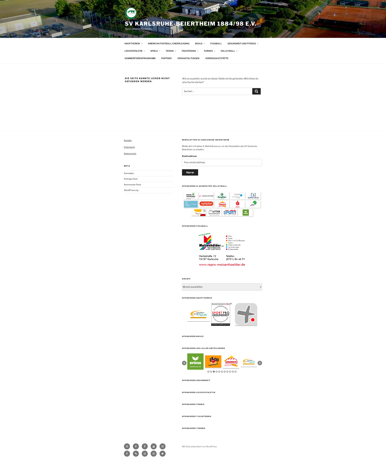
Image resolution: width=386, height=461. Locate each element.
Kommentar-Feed (132, 184)
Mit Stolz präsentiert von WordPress (199, 446)
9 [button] (230, 372)
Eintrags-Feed (130, 179)
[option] (222, 249)
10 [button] (233, 372)
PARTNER (166, 58)
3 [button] (214, 372)
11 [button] (235, 372)
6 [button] (222, 372)
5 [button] (219, 372)
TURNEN (208, 51)
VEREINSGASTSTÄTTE (216, 58)
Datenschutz (130, 153)
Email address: (189, 156)
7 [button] (225, 372)
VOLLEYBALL (228, 51)
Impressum (129, 147)
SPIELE (154, 51)
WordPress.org (131, 190)
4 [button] (216, 372)
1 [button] (208, 372)
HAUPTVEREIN (132, 43)
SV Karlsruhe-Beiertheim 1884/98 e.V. (191, 23)
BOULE (198, 43)
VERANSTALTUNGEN (188, 58)
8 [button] (227, 372)
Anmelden (129, 173)
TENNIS (170, 51)
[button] (184, 363)
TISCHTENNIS (189, 51)
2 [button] (211, 372)
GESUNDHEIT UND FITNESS (242, 43)
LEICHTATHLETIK (133, 51)
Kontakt (128, 140)
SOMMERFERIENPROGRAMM (140, 58)
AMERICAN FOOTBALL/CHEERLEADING (168, 43)
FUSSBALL (216, 43)
